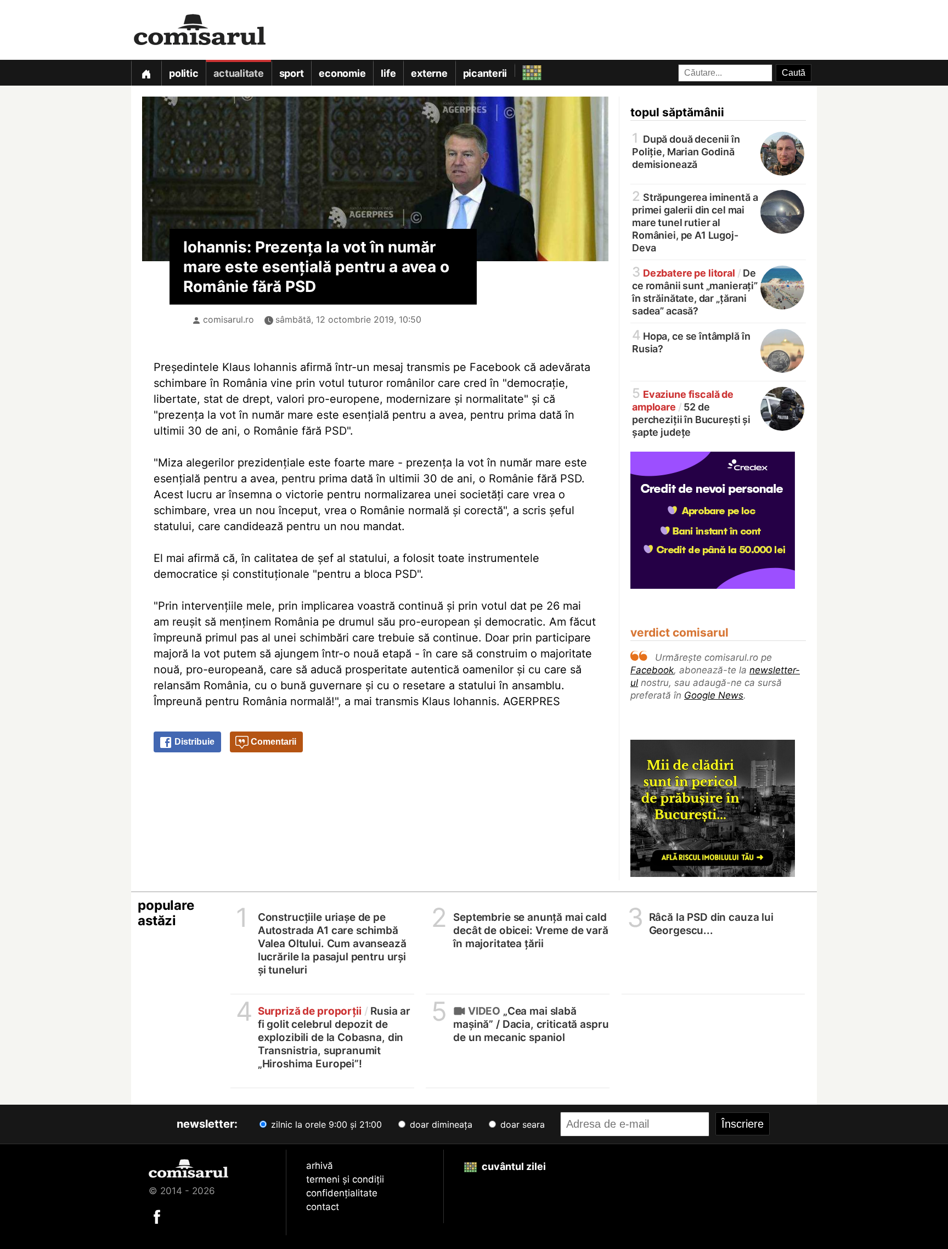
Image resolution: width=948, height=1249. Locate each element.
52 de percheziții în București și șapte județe (691, 412)
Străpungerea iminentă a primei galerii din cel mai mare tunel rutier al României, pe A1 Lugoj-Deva (695, 222)
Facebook (652, 670)
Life (388, 73)
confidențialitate (341, 1193)
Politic (183, 73)
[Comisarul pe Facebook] (157, 1216)
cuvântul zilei (512, 1166)
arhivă (319, 1165)
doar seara (521, 1124)
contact (322, 1206)
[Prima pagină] (146, 73)
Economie (342, 73)
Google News (713, 695)
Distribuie (193, 741)
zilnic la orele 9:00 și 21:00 (325, 1124)
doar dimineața (439, 1124)
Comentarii (272, 741)
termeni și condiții (345, 1179)
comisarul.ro (228, 319)
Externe (429, 73)
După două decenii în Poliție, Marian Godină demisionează (686, 151)
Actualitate (238, 73)
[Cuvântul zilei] (522, 70)
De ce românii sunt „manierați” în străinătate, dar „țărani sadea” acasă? (695, 291)
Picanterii (485, 73)
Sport (291, 73)
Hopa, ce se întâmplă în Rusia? (691, 342)
